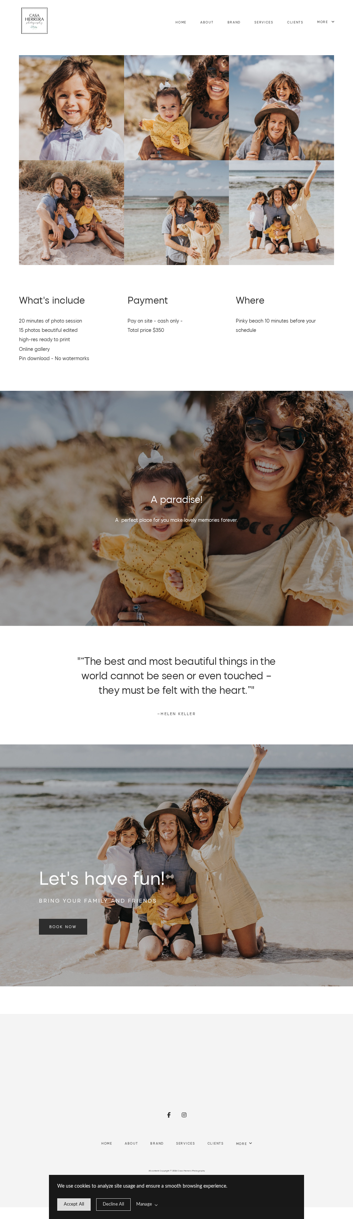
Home (180, 22)
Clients (295, 22)
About (207, 22)
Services (263, 22)
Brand (234, 22)
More (323, 22)
